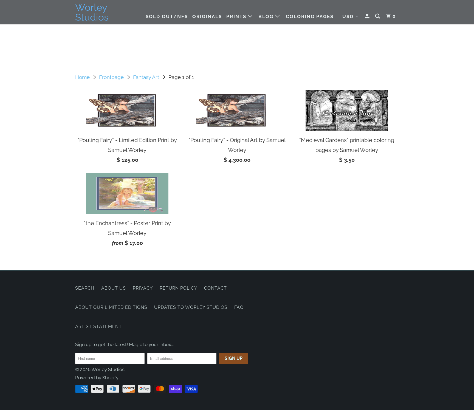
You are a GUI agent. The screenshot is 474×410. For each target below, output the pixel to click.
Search (84, 288)
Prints (237, 16)
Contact (215, 288)
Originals (207, 16)
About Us (113, 288)
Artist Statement (98, 326)
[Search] (378, 16)
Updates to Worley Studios (190, 307)
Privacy (143, 288)
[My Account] (368, 16)
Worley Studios (92, 12)
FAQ (239, 307)
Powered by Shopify (97, 377)
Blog (266, 16)
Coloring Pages (310, 16)
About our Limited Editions (111, 307)
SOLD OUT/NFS (167, 16)
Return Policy (178, 288)
